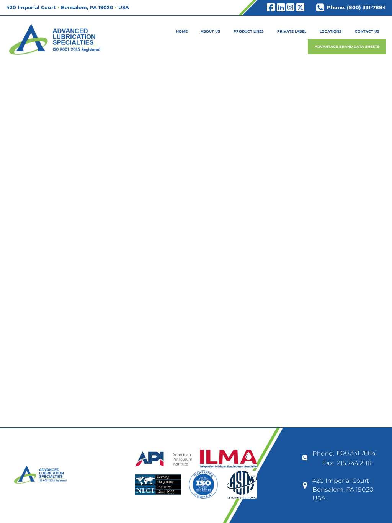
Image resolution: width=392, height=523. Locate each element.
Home (182, 31)
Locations (330, 31)
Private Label (291, 31)
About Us (210, 31)
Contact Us (367, 31)
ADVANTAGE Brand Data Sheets (347, 46)
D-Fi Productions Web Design (196, 513)
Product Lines (249, 31)
